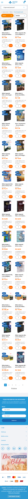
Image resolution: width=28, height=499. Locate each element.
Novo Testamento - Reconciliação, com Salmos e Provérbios (20, 124)
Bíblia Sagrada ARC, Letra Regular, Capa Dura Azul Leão (7, 275)
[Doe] (14, 461)
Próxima (14, 388)
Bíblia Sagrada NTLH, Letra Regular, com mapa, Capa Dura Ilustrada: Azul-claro (20, 245)
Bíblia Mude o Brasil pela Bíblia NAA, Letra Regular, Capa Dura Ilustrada (7, 245)
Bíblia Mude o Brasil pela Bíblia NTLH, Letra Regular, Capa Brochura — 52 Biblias (6, 366)
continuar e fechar (14, 496)
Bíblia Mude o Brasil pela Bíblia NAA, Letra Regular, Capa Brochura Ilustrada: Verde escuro (7, 33)
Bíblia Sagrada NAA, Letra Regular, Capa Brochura (20, 154)
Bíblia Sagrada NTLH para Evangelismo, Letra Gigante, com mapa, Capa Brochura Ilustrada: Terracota (20, 184)
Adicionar (11, 45)
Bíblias (11, 12)
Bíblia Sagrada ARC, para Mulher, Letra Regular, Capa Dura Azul (20, 366)
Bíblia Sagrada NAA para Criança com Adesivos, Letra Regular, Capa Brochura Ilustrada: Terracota (7, 184)
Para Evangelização (18, 12)
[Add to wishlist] (10, 21)
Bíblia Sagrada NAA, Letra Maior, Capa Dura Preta (7, 215)
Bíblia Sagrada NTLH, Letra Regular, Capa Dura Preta (7, 124)
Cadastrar (14, 420)
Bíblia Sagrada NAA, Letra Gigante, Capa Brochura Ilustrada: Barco (7, 154)
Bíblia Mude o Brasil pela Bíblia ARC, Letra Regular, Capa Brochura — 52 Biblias (20, 305)
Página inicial (5, 12)
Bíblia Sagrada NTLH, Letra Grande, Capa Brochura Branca (19, 275)
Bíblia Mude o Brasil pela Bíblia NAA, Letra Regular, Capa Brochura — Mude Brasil (7, 305)
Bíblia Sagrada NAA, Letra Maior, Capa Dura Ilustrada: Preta (20, 215)
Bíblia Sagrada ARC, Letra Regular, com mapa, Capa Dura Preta (20, 33)
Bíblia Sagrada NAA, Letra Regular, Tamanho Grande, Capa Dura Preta (7, 94)
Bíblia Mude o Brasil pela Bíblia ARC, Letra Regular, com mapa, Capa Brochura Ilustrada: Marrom (20, 94)
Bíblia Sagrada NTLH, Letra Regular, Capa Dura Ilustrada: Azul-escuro (7, 336)
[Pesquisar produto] (24, 8)
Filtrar (4, 15)
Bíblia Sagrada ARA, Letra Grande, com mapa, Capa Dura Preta (20, 336)
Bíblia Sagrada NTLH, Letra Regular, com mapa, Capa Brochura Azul (19, 63)
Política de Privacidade (14, 493)
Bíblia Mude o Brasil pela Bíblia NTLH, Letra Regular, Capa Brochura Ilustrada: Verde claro (7, 63)
